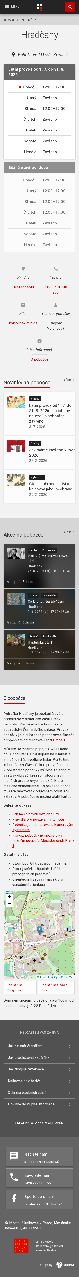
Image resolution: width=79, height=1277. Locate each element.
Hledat (68, 7)
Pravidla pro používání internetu (38, 819)
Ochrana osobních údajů (27, 1092)
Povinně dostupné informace (31, 1104)
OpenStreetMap (64, 977)
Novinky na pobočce (27, 382)
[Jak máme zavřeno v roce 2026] (14, 452)
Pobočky (29, 20)
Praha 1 (59, 740)
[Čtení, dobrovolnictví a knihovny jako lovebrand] (14, 486)
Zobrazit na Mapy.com (15, 987)
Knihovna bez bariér (24, 1081)
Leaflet (44, 977)
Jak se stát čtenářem (25, 1046)
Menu (12, 6)
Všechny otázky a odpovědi (40, 1123)
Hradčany (35, 566)
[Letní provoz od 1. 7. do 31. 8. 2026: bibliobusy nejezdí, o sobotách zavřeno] (14, 413)
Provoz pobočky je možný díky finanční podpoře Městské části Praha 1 (43, 840)
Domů (9, 20)
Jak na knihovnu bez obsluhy (35, 814)
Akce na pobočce (23, 535)
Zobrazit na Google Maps (54, 987)
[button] (39, 930)
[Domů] (39, 7)
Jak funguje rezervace (26, 1069)
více (67, 380)
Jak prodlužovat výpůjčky (28, 1057)
